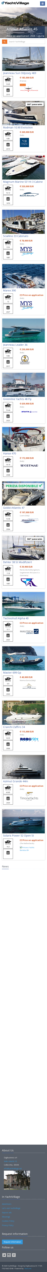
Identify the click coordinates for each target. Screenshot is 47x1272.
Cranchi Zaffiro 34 (14, 727)
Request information (12, 1242)
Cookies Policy (8, 1221)
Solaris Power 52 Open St (18, 835)
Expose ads (7, 1212)
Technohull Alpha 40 (15, 618)
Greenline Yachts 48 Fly (17, 399)
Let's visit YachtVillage (11, 1208)
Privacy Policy (7, 1225)
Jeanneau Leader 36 (15, 344)
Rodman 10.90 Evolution (18, 127)
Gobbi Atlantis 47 (13, 507)
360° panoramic (34, 104)
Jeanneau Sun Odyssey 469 (19, 73)
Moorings (6, 1216)
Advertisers (6, 1204)
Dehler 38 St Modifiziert (17, 562)
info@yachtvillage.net (13, 1168)
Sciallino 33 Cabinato (15, 236)
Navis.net (28, 1268)
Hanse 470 (9, 453)
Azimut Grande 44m (15, 781)
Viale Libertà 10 (10, 1161)
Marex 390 (9, 290)
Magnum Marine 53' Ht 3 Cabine (23, 181)
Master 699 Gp (12, 672)
